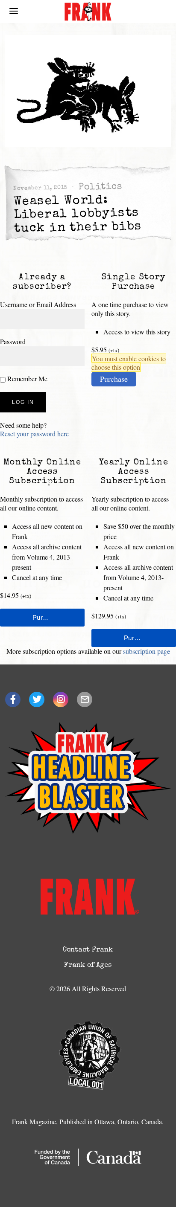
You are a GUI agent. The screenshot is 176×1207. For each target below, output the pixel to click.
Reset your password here (34, 433)
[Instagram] (60, 699)
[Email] (84, 699)
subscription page (146, 651)
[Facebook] (13, 699)
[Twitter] (36, 699)
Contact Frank (88, 950)
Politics (100, 187)
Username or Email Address (38, 304)
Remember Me (26, 378)
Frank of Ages (87, 965)
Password (13, 341)
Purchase (114, 379)
